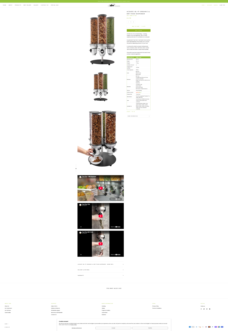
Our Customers (8, 308)
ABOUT (10, 5)
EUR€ (203, 5)
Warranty (81, 275)
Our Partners (8, 310)
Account (209, 5)
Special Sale (55, 5)
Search (216, 5)
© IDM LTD (7, 327)
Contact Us (44, 5)
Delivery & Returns (83, 269)
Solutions (104, 314)
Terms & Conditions (156, 308)
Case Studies (8, 312)
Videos (103, 308)
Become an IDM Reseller (57, 312)
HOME (4, 5)
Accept (113, 328)
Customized (104, 312)
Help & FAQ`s (54, 306)
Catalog (104, 306)
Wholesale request (55, 310)
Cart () (222, 5)
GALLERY (36, 5)
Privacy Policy (73, 324)
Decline (150, 328)
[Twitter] (132, 111)
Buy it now (138, 30)
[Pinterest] (134, 111)
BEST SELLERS (27, 5)
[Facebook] (201, 309)
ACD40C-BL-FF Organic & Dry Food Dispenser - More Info (95, 264)
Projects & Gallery (106, 310)
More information (133, 116)
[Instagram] (206, 309)
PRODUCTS (18, 5)
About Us (7, 306)
